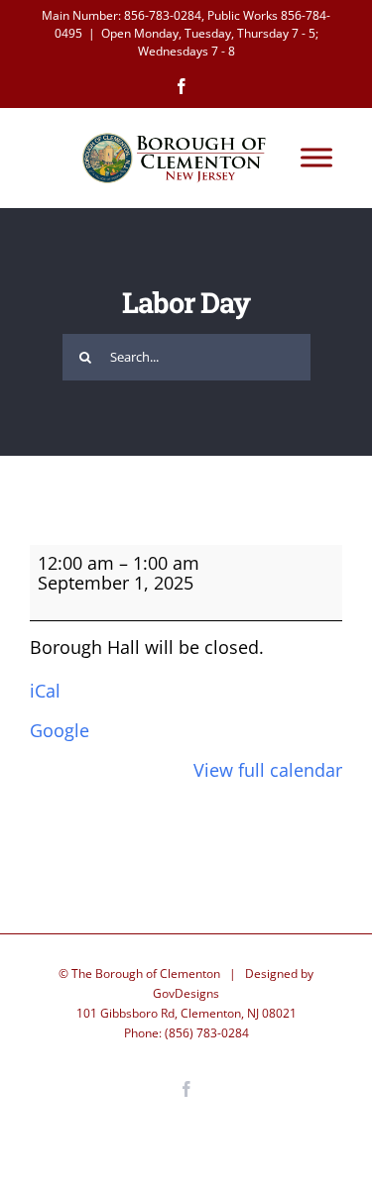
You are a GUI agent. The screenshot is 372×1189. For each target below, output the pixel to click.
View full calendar (267, 770)
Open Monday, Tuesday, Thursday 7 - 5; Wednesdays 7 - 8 (209, 42)
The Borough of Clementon (145, 973)
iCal (45, 691)
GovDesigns (186, 993)
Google (59, 730)
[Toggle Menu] (316, 158)
